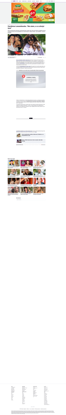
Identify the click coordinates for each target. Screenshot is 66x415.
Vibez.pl (34, 394)
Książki (23, 393)
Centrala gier (23, 401)
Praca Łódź (45, 395)
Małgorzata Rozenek (24, 389)
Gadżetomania (23, 398)
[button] (49, 1)
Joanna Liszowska (46, 388)
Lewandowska (22, 62)
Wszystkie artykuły (35, 392)
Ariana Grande (12, 388)
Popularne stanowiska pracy (46, 404)
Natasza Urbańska (46, 389)
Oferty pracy (45, 393)
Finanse (12, 395)
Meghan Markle (12, 389)
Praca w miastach (45, 401)
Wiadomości (12, 392)
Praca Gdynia (45, 399)
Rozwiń (30, 118)
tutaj (24, 413)
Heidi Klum (34, 388)
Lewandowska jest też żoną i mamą (25, 66)
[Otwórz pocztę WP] (47, 1)
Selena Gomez (23, 388)
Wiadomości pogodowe (35, 395)
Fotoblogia (23, 399)
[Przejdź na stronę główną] (12, 1)
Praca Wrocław (45, 396)
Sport (11, 393)
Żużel (22, 402)
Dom (22, 392)
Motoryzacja (12, 396)
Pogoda (12, 399)
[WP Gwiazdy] (16, 1)
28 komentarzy (40, 57)
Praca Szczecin (45, 398)
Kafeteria (23, 396)
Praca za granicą (45, 402)
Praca (11, 398)
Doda (33, 389)
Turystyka (23, 395)
